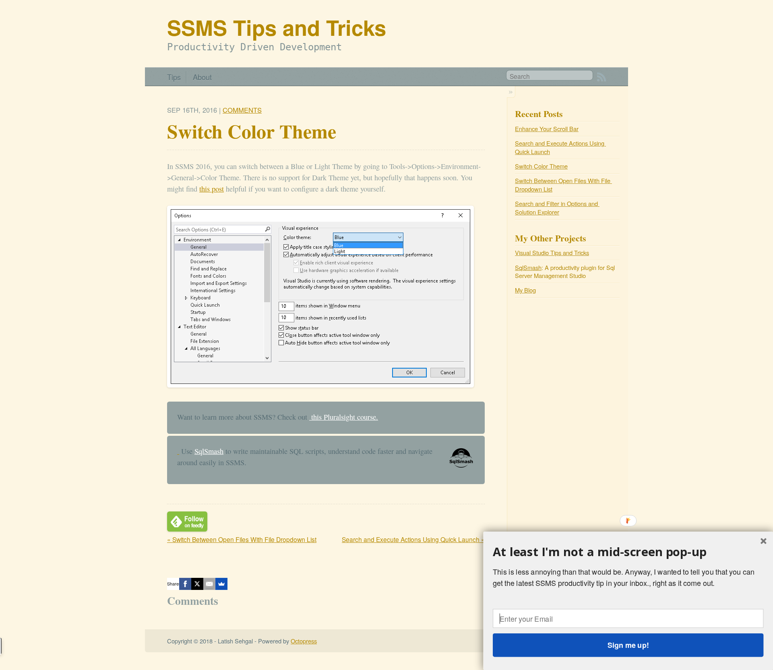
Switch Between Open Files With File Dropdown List (563, 184)
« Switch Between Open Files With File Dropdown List (241, 539)
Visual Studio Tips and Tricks (552, 252)
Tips (174, 77)
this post (211, 189)
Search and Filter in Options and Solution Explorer (557, 207)
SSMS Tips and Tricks (276, 27)
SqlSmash (208, 451)
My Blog (525, 290)
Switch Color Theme (541, 166)
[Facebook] (185, 584)
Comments (242, 110)
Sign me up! (628, 645)
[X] (197, 584)
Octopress (304, 641)
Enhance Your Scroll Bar (547, 128)
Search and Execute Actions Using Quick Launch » (413, 539)
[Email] (209, 584)
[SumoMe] (221, 584)
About (202, 77)
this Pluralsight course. (343, 417)
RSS (601, 76)
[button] (628, 551)
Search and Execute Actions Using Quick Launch (560, 147)
